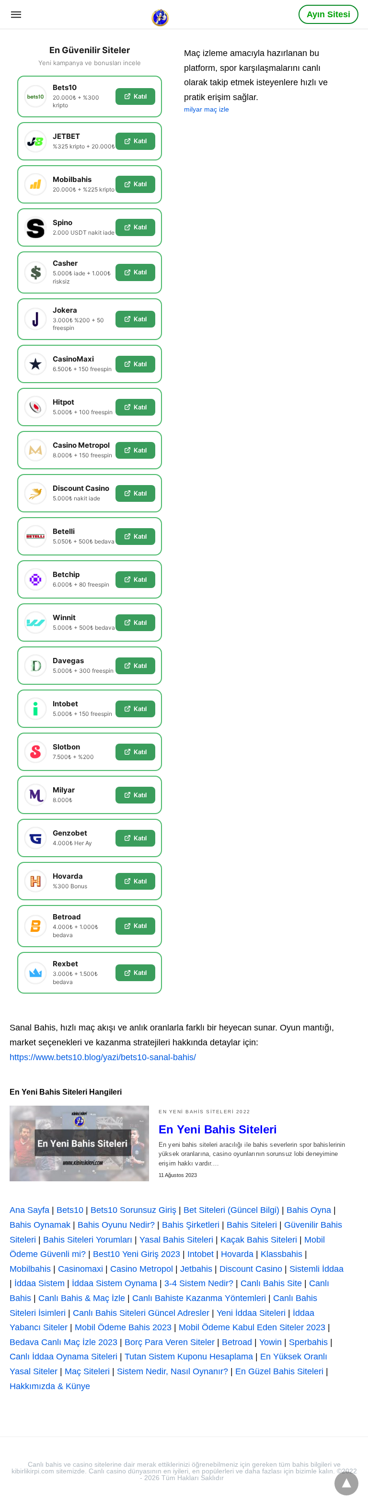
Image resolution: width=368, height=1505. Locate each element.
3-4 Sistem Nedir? (198, 1283)
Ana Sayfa (29, 1210)
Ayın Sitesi (328, 14)
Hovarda (237, 1254)
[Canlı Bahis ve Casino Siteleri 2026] (161, 13)
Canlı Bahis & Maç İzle (81, 1298)
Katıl (140, 96)
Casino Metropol (141, 1269)
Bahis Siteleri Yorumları (87, 1240)
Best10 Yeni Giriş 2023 (136, 1254)
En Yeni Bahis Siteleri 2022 (205, 1111)
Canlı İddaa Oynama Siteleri (63, 1356)
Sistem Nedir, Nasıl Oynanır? (172, 1371)
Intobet (200, 1254)
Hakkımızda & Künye (50, 1386)
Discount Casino (250, 1269)
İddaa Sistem (39, 1283)
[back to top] (346, 1483)
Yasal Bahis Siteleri (176, 1240)
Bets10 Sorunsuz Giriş (133, 1210)
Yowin (270, 1342)
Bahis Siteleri (252, 1225)
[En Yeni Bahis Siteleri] (79, 1143)
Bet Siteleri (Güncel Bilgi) (231, 1210)
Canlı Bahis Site (271, 1283)
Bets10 (70, 1210)
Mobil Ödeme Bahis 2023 (123, 1327)
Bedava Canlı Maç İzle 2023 (63, 1342)
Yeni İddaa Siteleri (251, 1313)
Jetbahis (196, 1269)
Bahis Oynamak (40, 1225)
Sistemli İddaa (316, 1269)
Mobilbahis (30, 1269)
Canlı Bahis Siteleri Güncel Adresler (141, 1313)
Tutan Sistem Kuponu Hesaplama (189, 1356)
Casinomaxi (80, 1269)
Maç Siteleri (87, 1371)
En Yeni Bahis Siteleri (218, 1129)
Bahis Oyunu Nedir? (116, 1225)
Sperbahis (308, 1342)
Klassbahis (281, 1254)
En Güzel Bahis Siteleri (279, 1371)
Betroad (237, 1342)
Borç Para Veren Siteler (170, 1342)
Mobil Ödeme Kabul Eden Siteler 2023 (252, 1327)
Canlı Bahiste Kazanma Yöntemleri (199, 1298)
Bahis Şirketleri (190, 1225)
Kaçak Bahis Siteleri (258, 1240)
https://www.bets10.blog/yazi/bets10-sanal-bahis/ (103, 1057)
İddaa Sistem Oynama (114, 1283)
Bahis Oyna (309, 1210)
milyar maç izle (206, 109)
